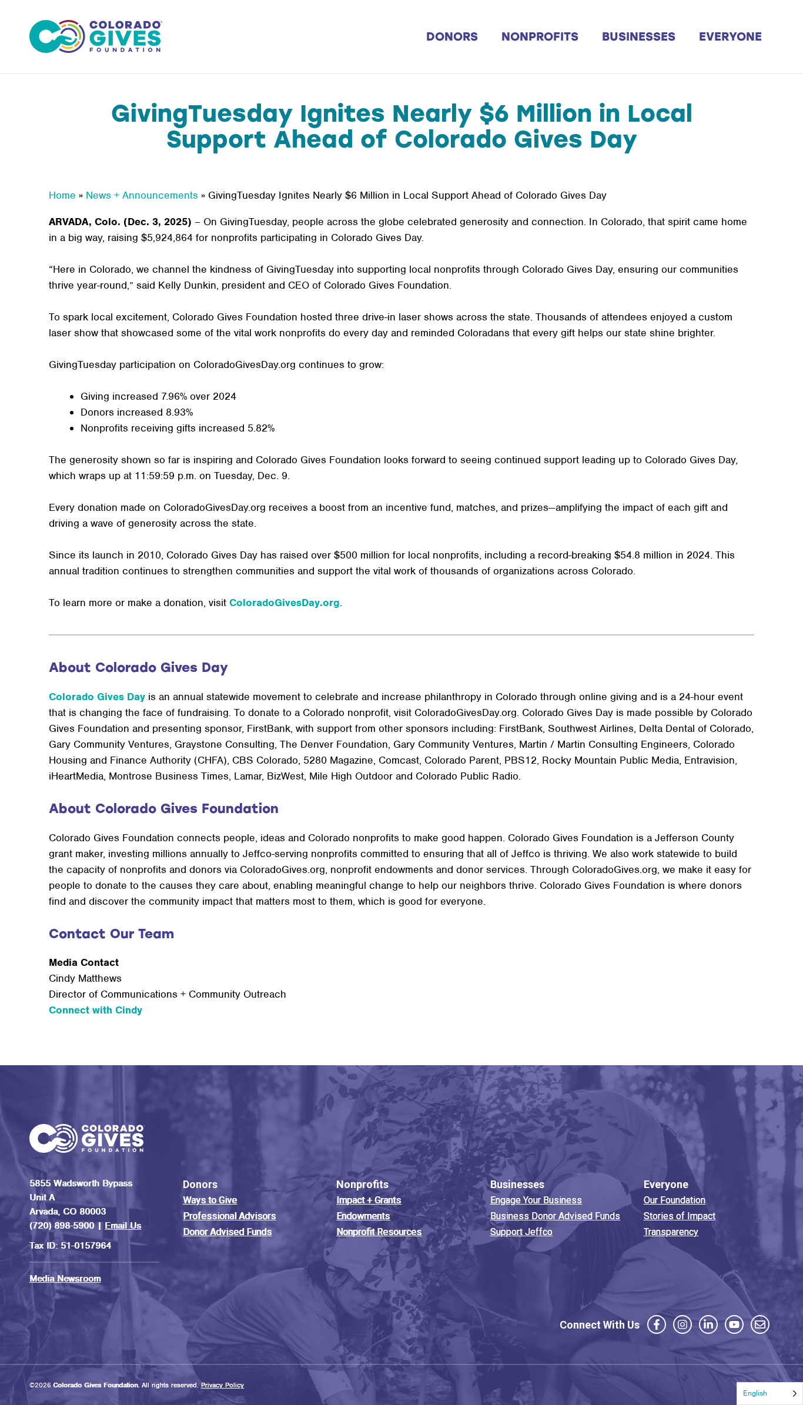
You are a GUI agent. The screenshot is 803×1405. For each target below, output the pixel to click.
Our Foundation (674, 1200)
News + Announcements (142, 195)
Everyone (730, 36)
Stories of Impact (679, 1216)
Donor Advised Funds (227, 1231)
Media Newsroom (65, 1278)
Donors (452, 36)
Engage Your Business (536, 1200)
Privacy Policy (222, 1385)
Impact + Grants (368, 1200)
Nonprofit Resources (378, 1231)
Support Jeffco (521, 1231)
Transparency (671, 1231)
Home (62, 195)
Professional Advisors (229, 1216)
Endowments (363, 1216)
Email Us (123, 1226)
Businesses (638, 36)
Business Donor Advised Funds (555, 1216)
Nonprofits (539, 36)
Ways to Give (210, 1200)
